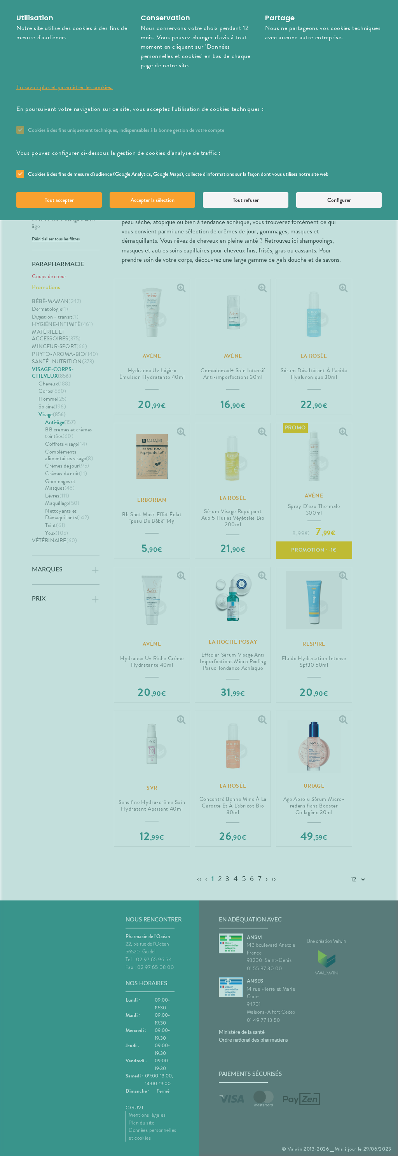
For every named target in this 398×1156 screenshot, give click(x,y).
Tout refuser (246, 200)
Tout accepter (59, 200)
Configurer (339, 200)
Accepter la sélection (153, 200)
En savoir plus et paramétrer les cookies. (64, 87)
